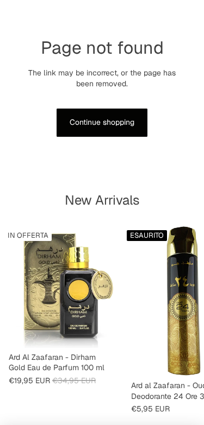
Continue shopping (102, 122)
